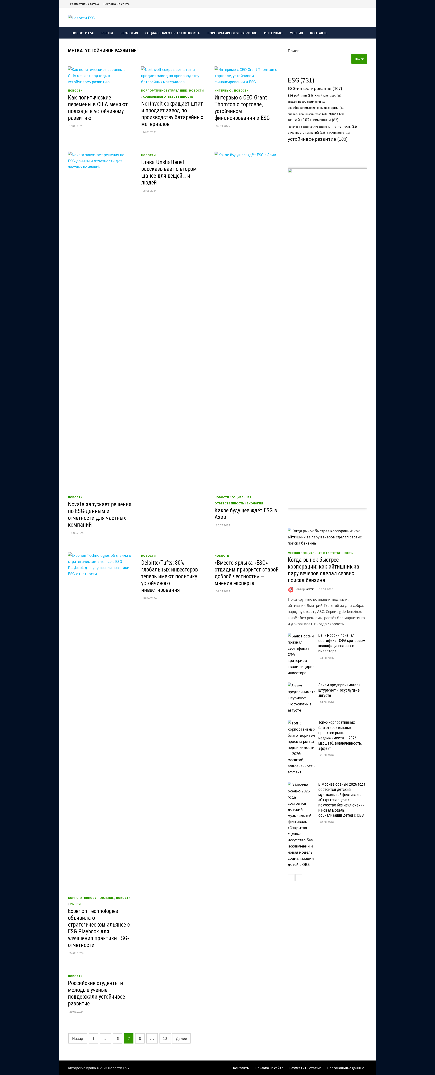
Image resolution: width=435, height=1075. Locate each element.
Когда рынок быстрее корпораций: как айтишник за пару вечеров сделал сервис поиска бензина (323, 570)
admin (310, 589)
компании (325, 119)
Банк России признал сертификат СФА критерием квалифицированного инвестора (341, 643)
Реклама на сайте (117, 4)
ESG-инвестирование (315, 88)
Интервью (273, 33)
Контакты (319, 33)
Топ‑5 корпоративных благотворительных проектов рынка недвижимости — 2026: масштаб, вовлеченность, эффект (340, 735)
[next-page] (298, 877)
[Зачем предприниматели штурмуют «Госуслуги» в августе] (301, 685)
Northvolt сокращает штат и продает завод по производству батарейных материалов (172, 113)
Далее (181, 1038)
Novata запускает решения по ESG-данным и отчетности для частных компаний (99, 514)
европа (336, 114)
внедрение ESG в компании (307, 101)
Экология (129, 33)
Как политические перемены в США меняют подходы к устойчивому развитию (98, 107)
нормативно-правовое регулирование (310, 126)
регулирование (338, 132)
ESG (301, 80)
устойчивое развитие (318, 139)
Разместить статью (84, 4)
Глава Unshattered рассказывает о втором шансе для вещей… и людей (169, 172)
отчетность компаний (306, 133)
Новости (75, 90)
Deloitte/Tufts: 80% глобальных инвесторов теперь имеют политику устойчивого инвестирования (169, 576)
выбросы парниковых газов (307, 114)
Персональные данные (345, 1067)
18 (165, 1038)
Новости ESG (83, 33)
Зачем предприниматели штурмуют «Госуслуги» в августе (339, 690)
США (335, 95)
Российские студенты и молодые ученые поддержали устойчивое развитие (96, 993)
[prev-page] (291, 877)
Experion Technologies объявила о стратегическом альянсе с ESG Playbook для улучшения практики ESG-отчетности (99, 928)
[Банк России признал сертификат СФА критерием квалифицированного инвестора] (301, 636)
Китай (321, 95)
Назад (77, 1038)
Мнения (296, 33)
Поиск (293, 50)
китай (299, 119)
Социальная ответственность (172, 33)
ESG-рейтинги (300, 95)
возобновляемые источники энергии (316, 108)
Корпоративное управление (232, 33)
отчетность (345, 126)
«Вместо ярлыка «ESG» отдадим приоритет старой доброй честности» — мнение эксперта (247, 572)
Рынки (107, 33)
